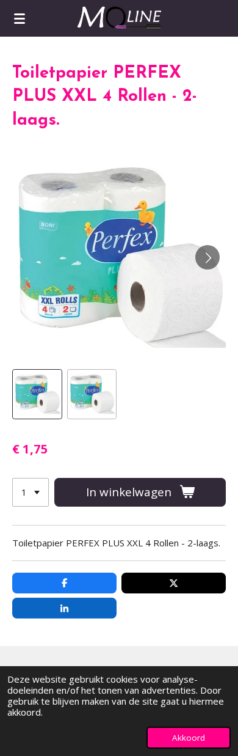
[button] (37, 394)
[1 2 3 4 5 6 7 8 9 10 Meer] (30, 492)
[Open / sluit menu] (19, 18)
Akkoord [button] (188, 737)
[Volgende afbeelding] (207, 257)
